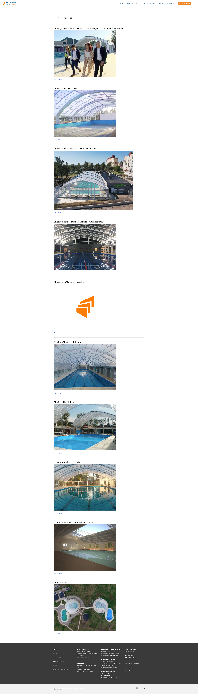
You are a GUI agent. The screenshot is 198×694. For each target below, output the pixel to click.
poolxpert (153, 3)
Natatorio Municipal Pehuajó (67, 462)
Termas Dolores (61, 582)
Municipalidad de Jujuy (64, 402)
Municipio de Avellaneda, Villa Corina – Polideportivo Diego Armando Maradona (90, 28)
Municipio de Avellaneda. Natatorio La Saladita (75, 148)
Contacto (161, 3)
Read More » (58, 80)
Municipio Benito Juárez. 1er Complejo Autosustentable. (79, 221)
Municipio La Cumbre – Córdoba (69, 281)
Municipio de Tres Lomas (65, 88)
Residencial (55, 653)
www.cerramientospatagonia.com (109, 655)
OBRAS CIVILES (129, 3)
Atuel (58, 669)
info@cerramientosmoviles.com (85, 671)
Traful (61, 669)
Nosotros (121, 3)
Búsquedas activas (129, 651)
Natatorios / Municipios (58, 661)
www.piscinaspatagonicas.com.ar (109, 667)
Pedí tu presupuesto (184, 3)
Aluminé (66, 669)
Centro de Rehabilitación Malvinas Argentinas (74, 522)
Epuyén (54, 669)
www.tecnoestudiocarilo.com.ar (109, 677)
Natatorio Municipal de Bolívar (68, 342)
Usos (136, 3)
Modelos (143, 3)
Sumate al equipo (170, 3)
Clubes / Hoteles (57, 657)
